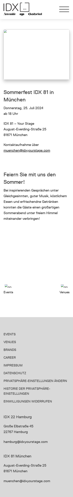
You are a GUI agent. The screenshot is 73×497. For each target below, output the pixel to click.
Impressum (13, 365)
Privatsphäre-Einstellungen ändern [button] (35, 381)
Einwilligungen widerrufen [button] (28, 401)
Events (10, 334)
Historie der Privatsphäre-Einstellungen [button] (27, 391)
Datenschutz (15, 373)
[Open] (64, 10)
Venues (10, 342)
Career (10, 357)
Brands (10, 350)
